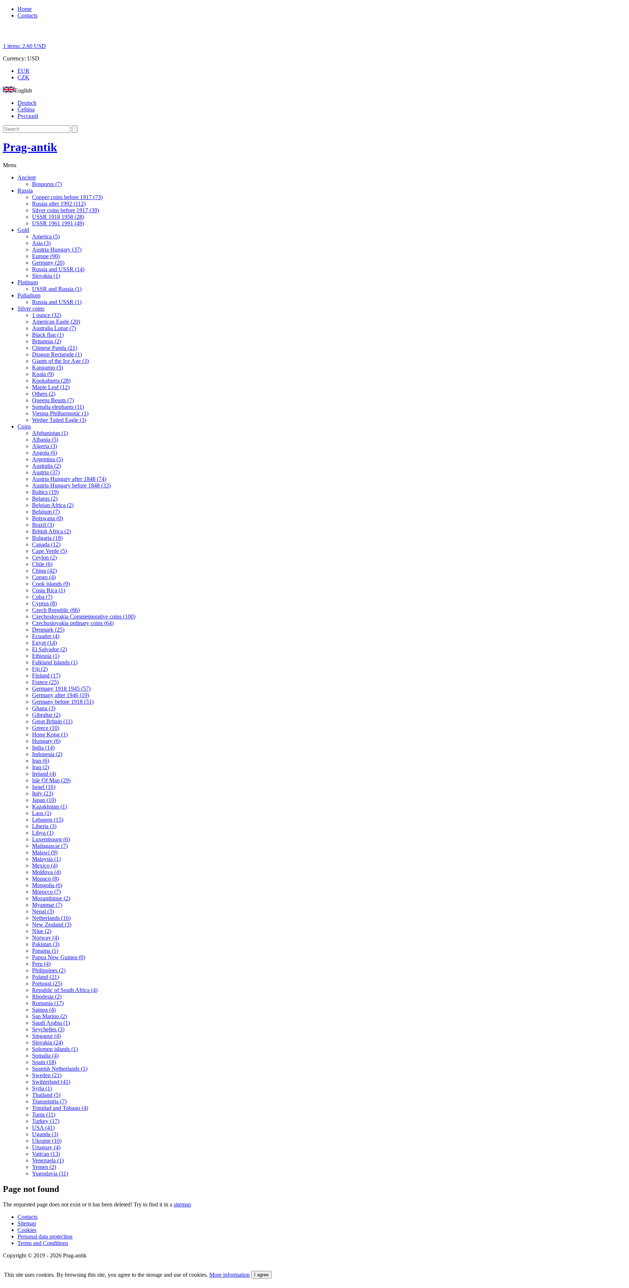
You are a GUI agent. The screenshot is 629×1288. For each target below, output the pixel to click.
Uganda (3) (45, 1134)
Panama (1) (45, 951)
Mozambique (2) (51, 898)
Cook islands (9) (51, 584)
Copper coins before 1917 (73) (67, 197)
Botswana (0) (47, 518)
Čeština (26, 109)
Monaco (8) (45, 879)
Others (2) (43, 394)
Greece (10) (45, 728)
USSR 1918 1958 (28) (58, 217)
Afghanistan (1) (50, 433)
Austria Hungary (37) (57, 249)
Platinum (27, 282)
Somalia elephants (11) (58, 407)
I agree (261, 1274)
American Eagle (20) (56, 322)
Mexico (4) (45, 865)
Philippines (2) (49, 970)
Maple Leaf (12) (51, 387)
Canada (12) (46, 544)
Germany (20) (48, 263)
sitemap (182, 1204)
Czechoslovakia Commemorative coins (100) (83, 616)
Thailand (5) (46, 1095)
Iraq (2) (40, 767)
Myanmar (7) (47, 905)
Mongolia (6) (47, 885)
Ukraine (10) (47, 1141)
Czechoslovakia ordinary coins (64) (73, 623)
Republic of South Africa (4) (65, 990)
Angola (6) (44, 453)
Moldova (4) (46, 872)
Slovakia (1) (46, 276)
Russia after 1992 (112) (59, 204)
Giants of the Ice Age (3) (60, 361)
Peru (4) (41, 964)
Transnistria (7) (49, 1101)
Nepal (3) (43, 911)
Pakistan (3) (45, 944)
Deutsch (26, 103)
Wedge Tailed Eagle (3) (59, 420)
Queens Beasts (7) (53, 400)
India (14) (43, 747)
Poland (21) (45, 977)
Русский (27, 116)
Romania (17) (48, 1003)
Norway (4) (45, 938)
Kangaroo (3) (47, 367)
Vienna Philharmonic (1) (60, 413)
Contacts (27, 15)
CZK (23, 77)
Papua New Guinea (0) (58, 957)
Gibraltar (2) (46, 715)
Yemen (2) (44, 1167)
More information (229, 1275)
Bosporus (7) (47, 184)
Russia (25, 190)
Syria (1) (42, 1088)
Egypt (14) (44, 643)
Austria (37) (46, 472)
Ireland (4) (44, 774)
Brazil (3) (43, 525)
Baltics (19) (45, 492)
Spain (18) (44, 1062)
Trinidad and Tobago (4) (60, 1108)
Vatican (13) (46, 1154)
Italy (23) (42, 793)
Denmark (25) (48, 630)
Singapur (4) (46, 1036)
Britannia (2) (46, 341)
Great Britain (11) (52, 721)
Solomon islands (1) (55, 1049)
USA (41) (43, 1128)
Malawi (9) (45, 852)
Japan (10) (44, 800)
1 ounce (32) (46, 315)
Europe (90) (46, 256)
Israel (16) (43, 787)
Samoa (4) (44, 1010)
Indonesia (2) (47, 754)
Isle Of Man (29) (51, 780)
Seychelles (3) (48, 1029)
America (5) (46, 236)
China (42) (44, 571)
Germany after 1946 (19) (60, 695)
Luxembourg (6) (51, 839)
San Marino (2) (49, 1016)
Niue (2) (41, 931)
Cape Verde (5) (49, 551)
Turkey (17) (45, 1121)
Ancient (26, 177)
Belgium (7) (46, 512)
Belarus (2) (45, 498)
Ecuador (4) (45, 636)
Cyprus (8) (44, 603)
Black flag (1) (48, 335)
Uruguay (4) (46, 1147)
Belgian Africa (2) (53, 505)
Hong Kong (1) (50, 734)
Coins (24, 426)
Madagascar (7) (50, 846)
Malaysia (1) (46, 859)
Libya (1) (43, 833)
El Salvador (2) (49, 649)
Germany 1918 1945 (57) (61, 689)
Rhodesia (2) (47, 996)
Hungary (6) (46, 741)
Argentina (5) (47, 459)
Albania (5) (45, 439)
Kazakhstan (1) (49, 806)
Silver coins (30, 308)
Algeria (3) (44, 446)
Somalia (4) (45, 1055)
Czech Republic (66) (56, 610)
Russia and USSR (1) (57, 302)
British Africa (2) (51, 531)
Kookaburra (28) (51, 381)
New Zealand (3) (51, 924)
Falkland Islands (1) (55, 662)
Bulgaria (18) (47, 538)
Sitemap (26, 1223)
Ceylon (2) (44, 557)
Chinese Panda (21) (54, 348)
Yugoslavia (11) (50, 1173)
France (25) (45, 682)
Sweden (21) (47, 1075)
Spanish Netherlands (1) (59, 1069)
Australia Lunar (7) (54, 328)
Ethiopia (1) (45, 656)
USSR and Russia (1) (57, 289)
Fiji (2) (40, 669)
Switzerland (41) (51, 1082)
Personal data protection (44, 1236)
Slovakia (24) (47, 1042)
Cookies (26, 1230)
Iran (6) (40, 761)
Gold (23, 230)
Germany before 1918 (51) (63, 702)
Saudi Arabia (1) (51, 1023)
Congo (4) (44, 577)
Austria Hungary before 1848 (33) (71, 485)
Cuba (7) (42, 597)
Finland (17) (46, 675)
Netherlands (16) (51, 918)
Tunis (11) (43, 1114)
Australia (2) (46, 466)
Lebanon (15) (47, 820)
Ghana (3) (43, 708)
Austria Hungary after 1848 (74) (69, 479)
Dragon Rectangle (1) (57, 354)
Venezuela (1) (48, 1160)
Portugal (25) (47, 983)
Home (24, 9)
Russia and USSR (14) (58, 269)
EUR (23, 71)
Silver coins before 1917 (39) (65, 210)
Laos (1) (41, 813)
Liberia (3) (44, 826)
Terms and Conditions (42, 1243)
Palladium (28, 295)
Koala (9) (43, 374)
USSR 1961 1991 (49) (58, 223)
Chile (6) (42, 564)
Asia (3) (41, 243)
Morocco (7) (46, 892)
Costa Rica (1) (48, 590)
